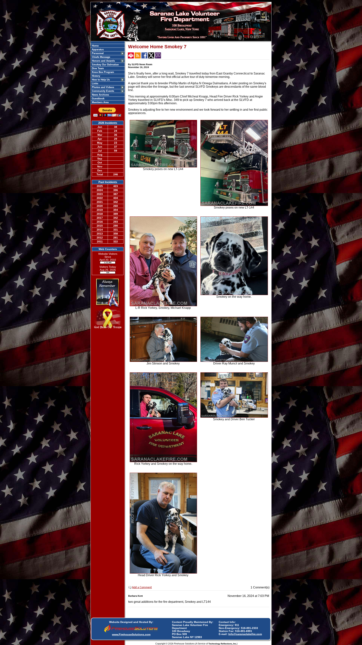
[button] (105, 53)
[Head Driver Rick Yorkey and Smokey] (163, 572)
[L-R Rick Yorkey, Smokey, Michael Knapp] (163, 305)
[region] (108, 74)
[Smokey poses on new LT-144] (163, 166)
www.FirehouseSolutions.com (131, 634)
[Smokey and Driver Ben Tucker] (234, 416)
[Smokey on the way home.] (234, 294)
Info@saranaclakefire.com (245, 634)
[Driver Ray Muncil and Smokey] (234, 360)
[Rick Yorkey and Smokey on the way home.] (163, 461)
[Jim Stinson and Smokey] (163, 360)
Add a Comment (142, 587)
